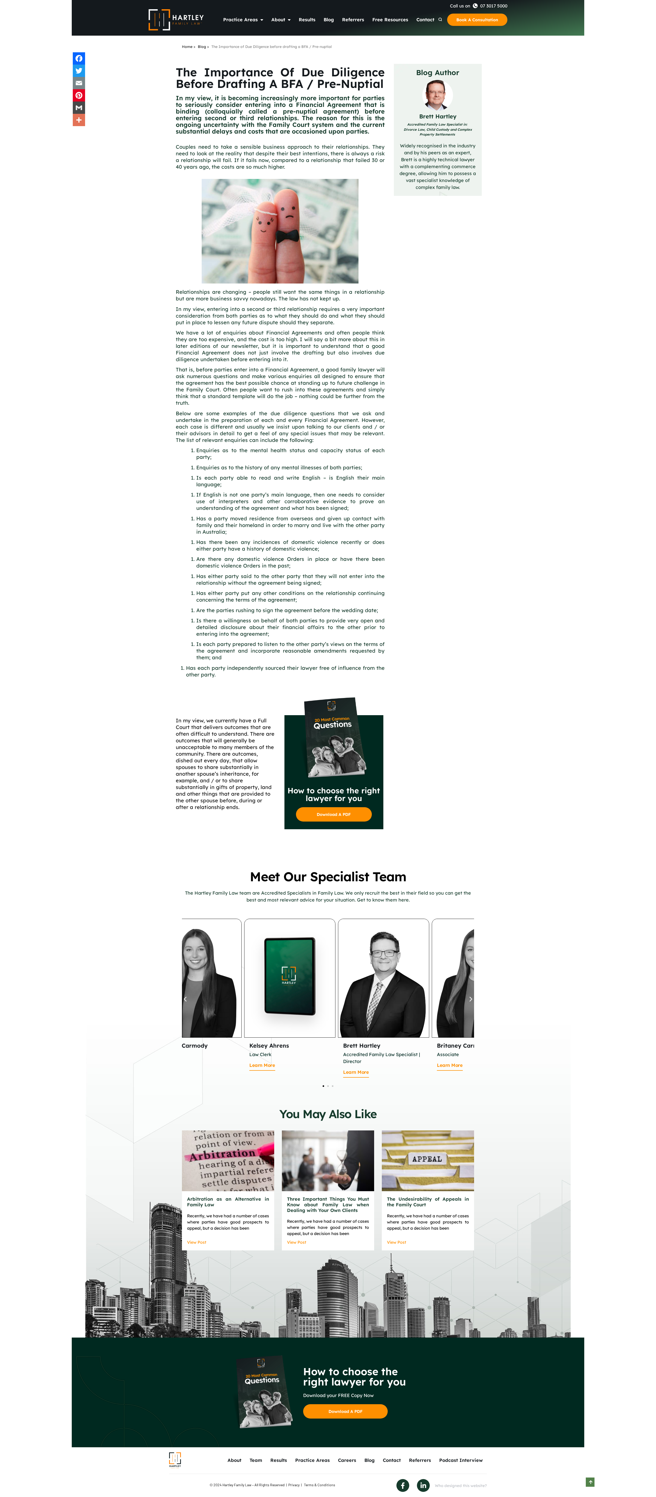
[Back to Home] (176, 20)
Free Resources (390, 20)
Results (307, 20)
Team (256, 1460)
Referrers (353, 20)
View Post (196, 1242)
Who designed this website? (461, 1485)
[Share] (79, 120)
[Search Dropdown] (440, 19)
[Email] (79, 83)
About (278, 20)
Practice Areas (240, 20)
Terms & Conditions (319, 1485)
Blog (329, 20)
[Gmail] (79, 108)
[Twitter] (79, 71)
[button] (185, 999)
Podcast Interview (461, 1460)
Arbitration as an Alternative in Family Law (228, 1202)
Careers (347, 1460)
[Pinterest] (79, 95)
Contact (425, 20)
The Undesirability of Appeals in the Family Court (428, 1202)
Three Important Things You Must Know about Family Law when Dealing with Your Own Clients (328, 1204)
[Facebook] (79, 58)
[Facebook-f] (402, 1485)
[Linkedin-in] (423, 1485)
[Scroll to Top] (590, 1482)
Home (187, 46)
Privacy (294, 1485)
